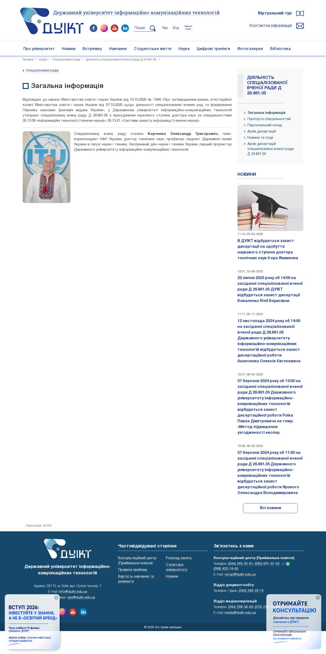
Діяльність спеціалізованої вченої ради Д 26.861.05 (121, 59)
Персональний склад (264, 125)
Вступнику (92, 49)
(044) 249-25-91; (241, 564)
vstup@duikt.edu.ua (240, 574)
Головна (28, 59)
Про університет (39, 49)
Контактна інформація (270, 25)
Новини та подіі (260, 137)
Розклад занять (179, 558)
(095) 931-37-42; (267, 564)
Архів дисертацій (261, 131)
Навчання (118, 49)
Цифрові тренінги (213, 49)
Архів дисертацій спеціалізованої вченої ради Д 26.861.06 (270, 149)
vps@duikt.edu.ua (81, 597)
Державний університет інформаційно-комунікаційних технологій (136, 12)
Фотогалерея (250, 49)
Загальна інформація (266, 113)
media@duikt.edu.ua (240, 613)
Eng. (176, 28)
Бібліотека (280, 49)
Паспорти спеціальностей (269, 119)
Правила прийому (132, 570)
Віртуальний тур (275, 13)
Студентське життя (152, 49)
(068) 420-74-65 (226, 569)
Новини (68, 49)
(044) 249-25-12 (251, 591)
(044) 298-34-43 (240, 607)
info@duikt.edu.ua (73, 592)
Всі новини (270, 508)
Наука (184, 49)
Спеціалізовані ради (66, 59)
